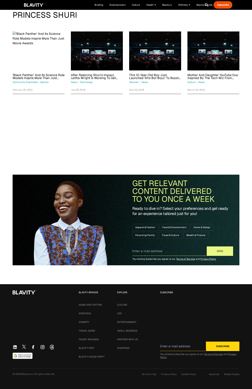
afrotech (85, 313)
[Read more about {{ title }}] (39, 50)
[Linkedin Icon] (15, 347)
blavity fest (86, 348)
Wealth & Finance (195, 235)
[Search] (206, 5)
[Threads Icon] (52, 347)
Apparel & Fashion (145, 227)
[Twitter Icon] (24, 347)
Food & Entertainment (174, 227)
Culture (122, 304)
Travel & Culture (170, 235)
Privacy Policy (208, 259)
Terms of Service (185, 259)
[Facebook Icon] (33, 347)
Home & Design (202, 227)
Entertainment (126, 322)
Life (119, 313)
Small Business (127, 330)
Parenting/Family (145, 235)
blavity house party (92, 356)
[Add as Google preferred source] (22, 356)
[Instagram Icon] (42, 347)
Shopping (123, 348)
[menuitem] (151, 5)
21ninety (84, 322)
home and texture (90, 304)
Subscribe (223, 4)
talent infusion (89, 339)
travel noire (87, 330)
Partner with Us (127, 339)
